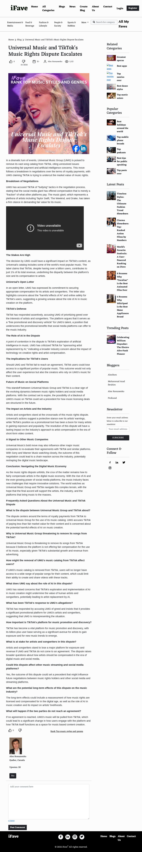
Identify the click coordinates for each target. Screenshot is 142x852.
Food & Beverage (29, 24)
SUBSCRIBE (118, 438)
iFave (19, 8)
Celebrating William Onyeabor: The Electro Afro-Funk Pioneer (123, 346)
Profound (112, 398)
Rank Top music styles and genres (66, 731)
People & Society (58, 24)
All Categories (48, 8)
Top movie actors (122, 96)
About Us (95, 8)
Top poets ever (122, 172)
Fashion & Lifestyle (44, 24)
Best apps (122, 66)
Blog (19, 39)
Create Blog (84, 8)
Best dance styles (122, 87)
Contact (107, 6)
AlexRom (112, 375)
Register (132, 8)
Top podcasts (121, 151)
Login (120, 8)
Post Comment (17, 827)
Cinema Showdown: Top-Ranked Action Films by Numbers (123, 230)
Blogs (62, 6)
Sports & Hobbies (72, 24)
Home (34, 6)
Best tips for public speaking (122, 161)
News (72, 6)
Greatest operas (121, 58)
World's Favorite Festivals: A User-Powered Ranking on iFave (122, 257)
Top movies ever (120, 77)
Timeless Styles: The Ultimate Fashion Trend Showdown (122, 204)
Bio (12, 776)
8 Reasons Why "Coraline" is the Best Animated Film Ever (122, 282)
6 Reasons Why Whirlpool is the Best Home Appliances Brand (123, 307)
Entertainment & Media (15, 24)
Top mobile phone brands (123, 140)
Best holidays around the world (122, 127)
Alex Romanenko (116, 391)
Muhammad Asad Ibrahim (116, 383)
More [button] (84, 23)
